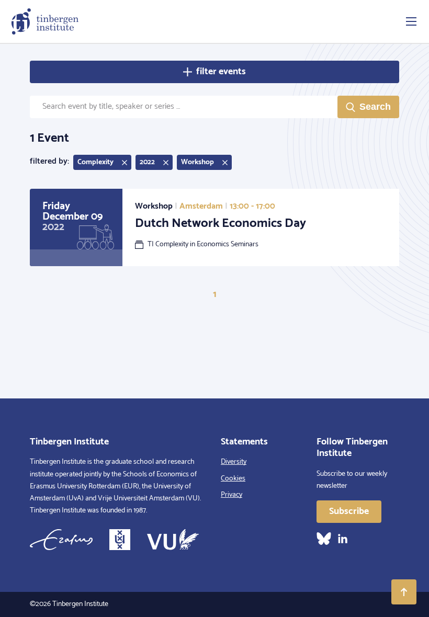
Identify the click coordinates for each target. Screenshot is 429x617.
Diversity (233, 462)
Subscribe (349, 511)
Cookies (233, 479)
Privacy (231, 495)
